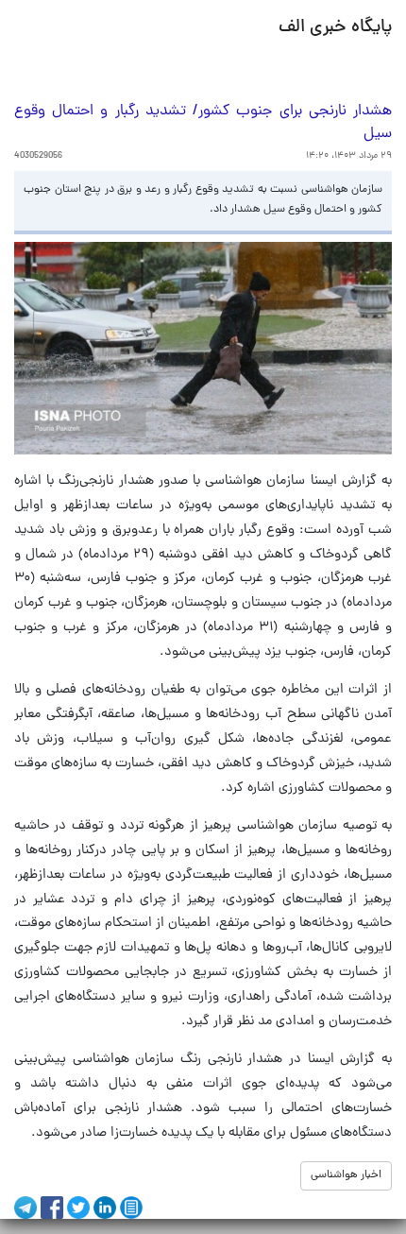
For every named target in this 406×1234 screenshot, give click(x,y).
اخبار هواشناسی (346, 1175)
